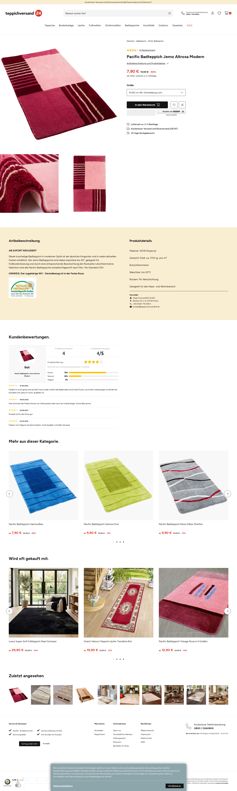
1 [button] (113, 659)
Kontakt (46, 743)
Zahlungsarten (119, 738)
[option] (118, 2)
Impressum (146, 734)
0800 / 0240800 (204, 728)
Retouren (117, 742)
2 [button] (116, 659)
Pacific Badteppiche (155, 41)
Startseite (130, 41)
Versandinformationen (122, 734)
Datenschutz (146, 738)
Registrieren (99, 734)
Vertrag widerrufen (29, 744)
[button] (171, 113)
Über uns (117, 730)
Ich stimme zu (174, 786)
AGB (143, 742)
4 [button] (123, 659)
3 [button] (120, 659)
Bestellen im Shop (121, 746)
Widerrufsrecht (147, 730)
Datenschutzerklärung (63, 786)
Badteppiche (141, 41)
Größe (130, 85)
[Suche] (169, 13)
